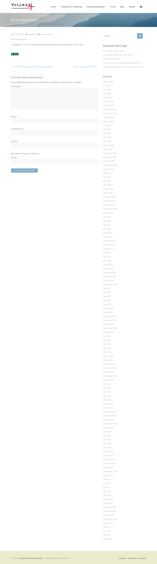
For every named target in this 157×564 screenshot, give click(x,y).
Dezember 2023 (109, 197)
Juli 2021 (106, 288)
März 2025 (107, 141)
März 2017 (107, 495)
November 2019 (109, 368)
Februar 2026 (108, 101)
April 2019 (107, 396)
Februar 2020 (108, 356)
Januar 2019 (108, 408)
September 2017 (110, 471)
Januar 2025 (108, 149)
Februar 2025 (108, 145)
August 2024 (108, 169)
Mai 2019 (106, 392)
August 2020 (108, 332)
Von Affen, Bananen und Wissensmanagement (32, 66)
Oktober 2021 (108, 280)
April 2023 (107, 229)
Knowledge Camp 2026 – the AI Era (117, 55)
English (141, 6)
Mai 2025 (106, 133)
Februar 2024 (108, 189)
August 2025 (108, 121)
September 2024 (110, 165)
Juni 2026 (107, 89)
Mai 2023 (106, 225)
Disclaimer (142, 558)
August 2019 (108, 380)
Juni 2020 (107, 340)
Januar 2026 (108, 105)
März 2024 (107, 185)
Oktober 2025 (108, 117)
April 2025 (107, 137)
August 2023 (108, 213)
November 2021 (109, 277)
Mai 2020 (106, 344)
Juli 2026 (106, 86)
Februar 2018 (108, 452)
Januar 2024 (108, 193)
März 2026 (107, 97)
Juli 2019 (106, 384)
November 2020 (109, 320)
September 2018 (110, 424)
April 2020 (107, 348)
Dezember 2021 (109, 272)
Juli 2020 (106, 336)
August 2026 (108, 82)
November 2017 (109, 463)
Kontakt (132, 7)
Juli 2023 (106, 217)
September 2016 (110, 519)
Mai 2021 (106, 296)
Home (53, 7)
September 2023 (110, 209)
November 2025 (109, 113)
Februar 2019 (108, 404)
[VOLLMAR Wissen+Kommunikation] (23, 4)
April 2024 (107, 181)
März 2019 (107, 400)
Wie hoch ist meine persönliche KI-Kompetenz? (122, 63)
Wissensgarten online (112, 59)
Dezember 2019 (109, 364)
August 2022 (108, 249)
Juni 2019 (107, 388)
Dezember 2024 (109, 153)
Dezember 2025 (109, 109)
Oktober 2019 (108, 372)
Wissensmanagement (95, 7)
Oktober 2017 (108, 467)
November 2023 (109, 201)
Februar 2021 (108, 308)
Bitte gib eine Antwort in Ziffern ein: (25, 154)
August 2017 (108, 475)
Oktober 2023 (108, 205)
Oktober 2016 (108, 515)
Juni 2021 (107, 292)
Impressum (122, 558)
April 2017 (107, 491)
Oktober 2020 (108, 324)
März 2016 (107, 539)
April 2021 (107, 300)
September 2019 (110, 376)
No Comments (46, 34)
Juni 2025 (107, 129)
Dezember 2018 (109, 412)
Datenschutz (132, 558)
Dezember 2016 (109, 507)
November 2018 (109, 416)
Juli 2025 (106, 125)
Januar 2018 (108, 455)
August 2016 (108, 523)
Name (14, 117)
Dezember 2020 (109, 316)
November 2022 (109, 241)
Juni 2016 (107, 531)
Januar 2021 (108, 312)
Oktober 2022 (108, 245)
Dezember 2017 (109, 459)
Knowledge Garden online (113, 51)
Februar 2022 (108, 265)
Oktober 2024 (108, 161)
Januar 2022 (108, 269)
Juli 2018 (106, 432)
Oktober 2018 (108, 420)
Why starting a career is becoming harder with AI (123, 67)
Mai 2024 (106, 177)
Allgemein (32, 34)
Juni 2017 (107, 483)
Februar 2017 (108, 499)
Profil (113, 7)
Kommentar (16, 86)
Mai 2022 (106, 257)
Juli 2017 (106, 479)
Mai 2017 (106, 487)
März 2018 (107, 447)
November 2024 (109, 157)
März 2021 (107, 304)
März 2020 (107, 352)
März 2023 (107, 233)
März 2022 (107, 261)
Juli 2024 (106, 173)
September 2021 (110, 284)
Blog (122, 7)
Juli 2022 (106, 253)
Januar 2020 (108, 360)
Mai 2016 (106, 535)
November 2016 (109, 511)
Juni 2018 (107, 436)
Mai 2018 (106, 440)
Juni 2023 (107, 221)
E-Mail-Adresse (18, 129)
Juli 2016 (106, 527)
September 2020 (110, 328)
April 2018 (107, 444)
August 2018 (108, 428)
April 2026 (107, 94)
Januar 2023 (108, 237)
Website (14, 141)
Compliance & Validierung (71, 7)
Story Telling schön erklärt (86, 66)
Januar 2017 (108, 503)
